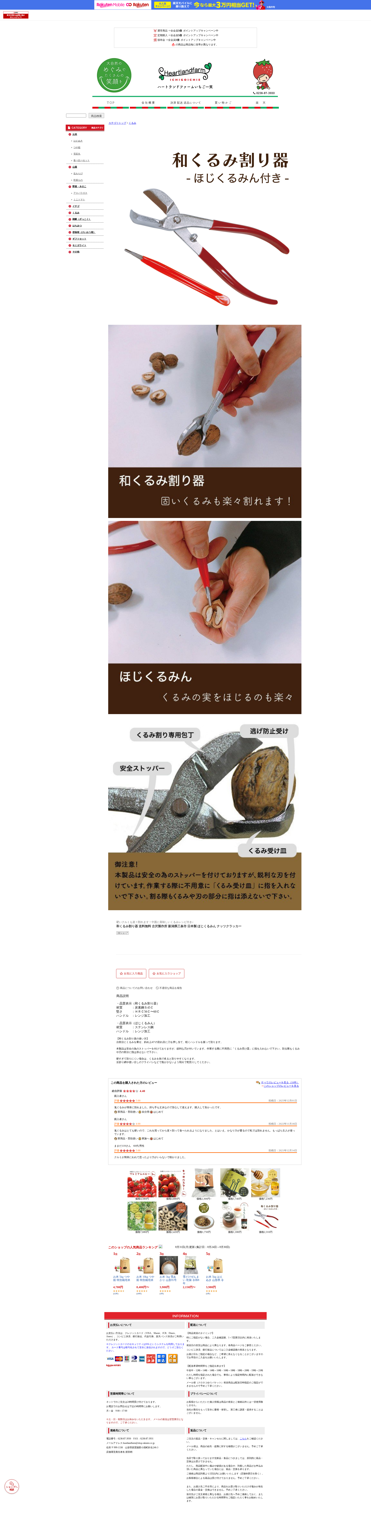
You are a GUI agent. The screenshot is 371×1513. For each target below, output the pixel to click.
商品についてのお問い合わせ (136, 988)
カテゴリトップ (117, 123)
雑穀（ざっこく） (81, 219)
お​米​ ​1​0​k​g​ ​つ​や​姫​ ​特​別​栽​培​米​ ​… (145, 1280)
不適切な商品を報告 (170, 988)
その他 (75, 251)
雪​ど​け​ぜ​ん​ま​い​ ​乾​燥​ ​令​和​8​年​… (191, 1280)
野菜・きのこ (79, 186)
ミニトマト (79, 199)
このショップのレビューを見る (281, 1085)
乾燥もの (78, 180)
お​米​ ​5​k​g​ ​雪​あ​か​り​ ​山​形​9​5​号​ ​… (168, 1280)
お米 (74, 134)
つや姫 (76, 147)
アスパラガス (80, 193)
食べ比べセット (81, 160)
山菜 (74, 167)
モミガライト (79, 245)
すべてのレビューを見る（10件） (280, 1082)
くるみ (75, 212)
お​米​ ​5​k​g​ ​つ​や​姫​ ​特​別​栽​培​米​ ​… (122, 1280)
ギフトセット (79, 238)
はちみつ (77, 225)
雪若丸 (76, 153)
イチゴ (75, 206)
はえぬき (78, 140)
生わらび (78, 173)
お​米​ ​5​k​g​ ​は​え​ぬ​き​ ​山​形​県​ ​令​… (215, 1280)
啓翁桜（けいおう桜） (84, 232)
